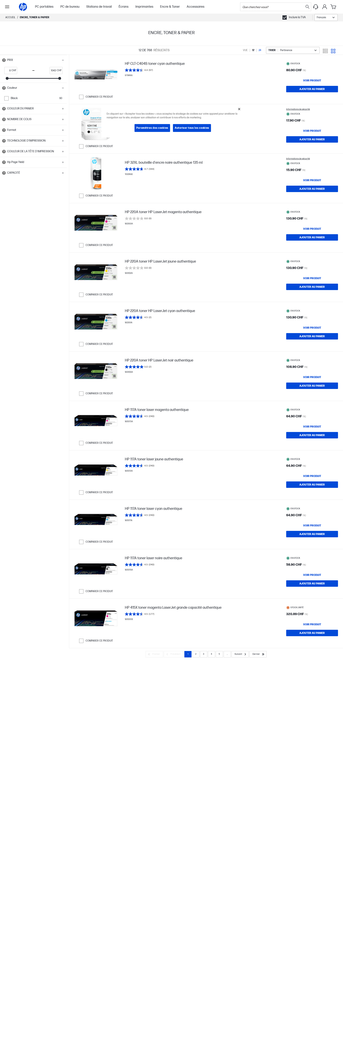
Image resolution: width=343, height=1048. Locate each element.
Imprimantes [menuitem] (144, 7)
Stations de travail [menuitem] (99, 7)
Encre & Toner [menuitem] (170, 7)
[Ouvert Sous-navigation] (7, 7)
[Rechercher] (307, 6)
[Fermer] (239, 109)
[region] (172, 121)
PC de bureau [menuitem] (69, 7)
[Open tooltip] (4, 60)
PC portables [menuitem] (44, 7)
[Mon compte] (324, 6)
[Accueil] (23, 7)
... (227, 654)
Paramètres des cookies (152, 127)
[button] (33, 60)
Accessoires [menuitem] (195, 7)
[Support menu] (315, 6)
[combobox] (326, 17)
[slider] (7, 78)
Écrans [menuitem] (123, 7)
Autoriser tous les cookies (192, 127)
